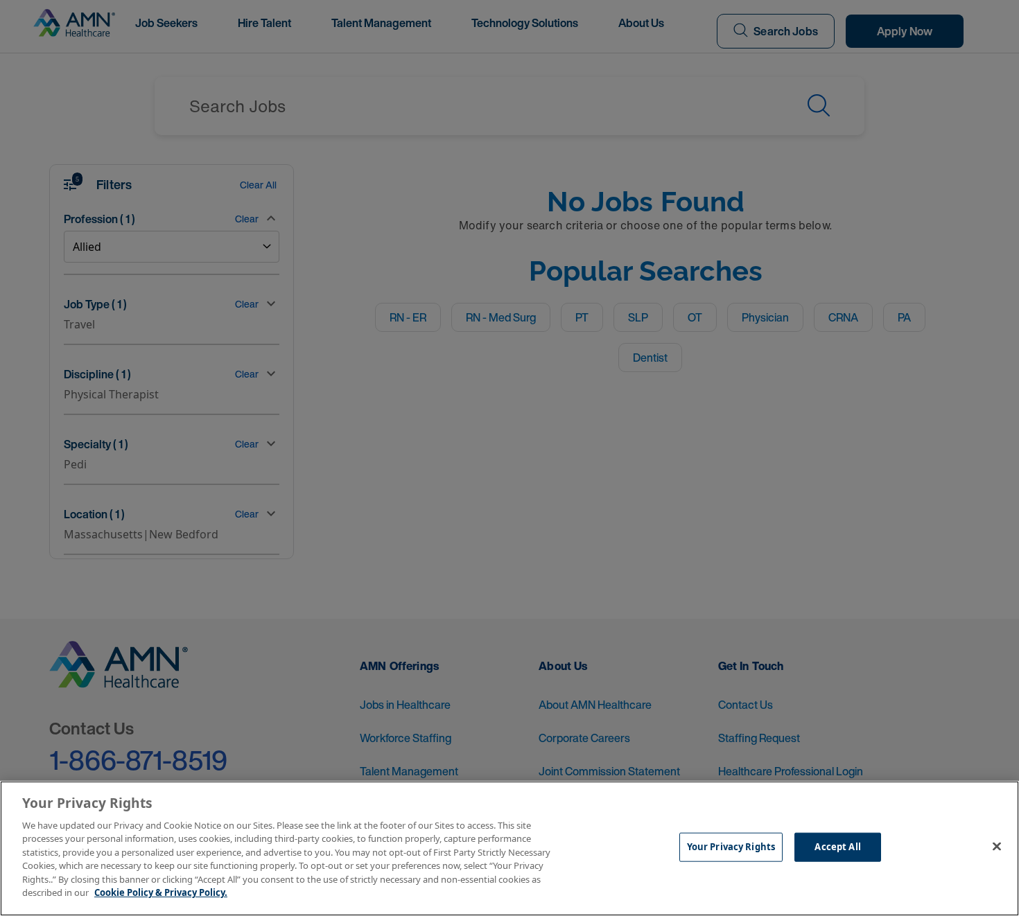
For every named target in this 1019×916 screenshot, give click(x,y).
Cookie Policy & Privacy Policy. (160, 892)
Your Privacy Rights (731, 846)
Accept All (837, 846)
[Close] (997, 846)
